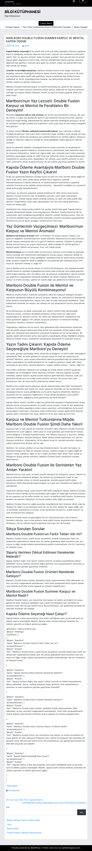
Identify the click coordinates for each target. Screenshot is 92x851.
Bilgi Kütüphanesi (22, 12)
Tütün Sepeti (11, 786)
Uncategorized (14, 790)
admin (26, 46)
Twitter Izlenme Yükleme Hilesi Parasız (24, 832)
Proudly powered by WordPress (26, 848)
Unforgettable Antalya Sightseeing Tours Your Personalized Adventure (54, 802)
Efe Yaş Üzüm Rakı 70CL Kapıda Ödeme (24, 800)
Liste (9, 824)
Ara (7, 807)
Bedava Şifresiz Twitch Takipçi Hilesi (23, 820)
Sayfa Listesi (12, 828)
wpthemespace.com (71, 848)
